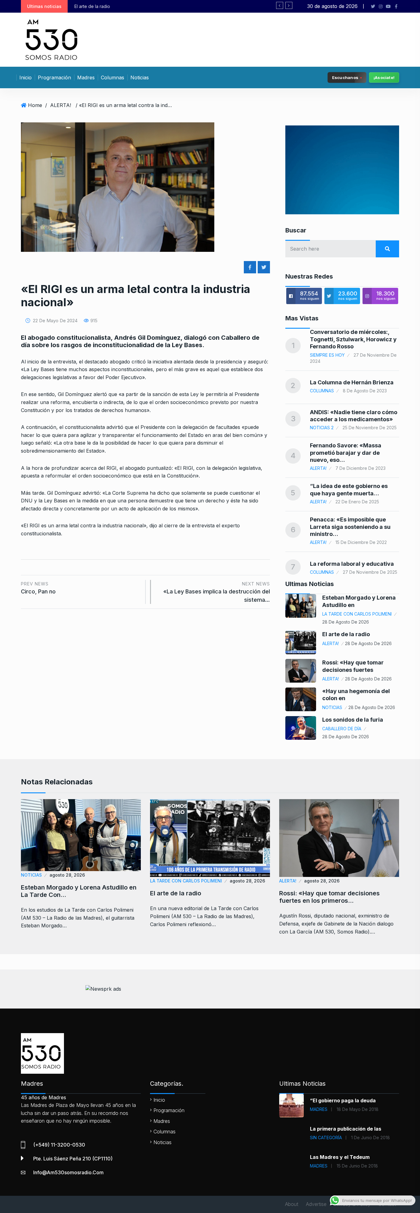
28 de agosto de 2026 (345, 621)
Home (35, 105)
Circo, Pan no (38, 588)
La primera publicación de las (345, 1129)
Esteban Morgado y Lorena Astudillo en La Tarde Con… (79, 891)
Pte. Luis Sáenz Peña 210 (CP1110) (73, 1159)
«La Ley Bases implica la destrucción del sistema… (216, 592)
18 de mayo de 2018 (357, 1109)
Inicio (25, 77)
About (291, 1204)
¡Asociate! (384, 77)
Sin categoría (326, 1137)
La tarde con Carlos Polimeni (357, 613)
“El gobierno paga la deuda (343, 1100)
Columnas (112, 77)
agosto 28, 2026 (67, 875)
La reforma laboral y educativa (352, 564)
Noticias (139, 77)
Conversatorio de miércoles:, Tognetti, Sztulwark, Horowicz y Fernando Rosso (353, 339)
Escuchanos (345, 77)
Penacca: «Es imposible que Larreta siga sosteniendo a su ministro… (350, 526)
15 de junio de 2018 (357, 1165)
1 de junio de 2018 (370, 1137)
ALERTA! (60, 105)
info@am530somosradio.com (68, 1172)
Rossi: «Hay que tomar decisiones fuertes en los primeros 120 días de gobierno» (195, 6)
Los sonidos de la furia (352, 719)
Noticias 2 (322, 427)
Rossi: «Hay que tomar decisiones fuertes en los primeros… (329, 897)
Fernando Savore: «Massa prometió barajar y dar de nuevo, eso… (345, 452)
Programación (54, 77)
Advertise (316, 1204)
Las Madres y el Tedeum (340, 1157)
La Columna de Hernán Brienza (352, 382)
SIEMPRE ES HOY (327, 355)
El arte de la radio (346, 634)
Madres (86, 77)
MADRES (318, 1109)
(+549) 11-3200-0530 (59, 1145)
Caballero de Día (341, 728)
